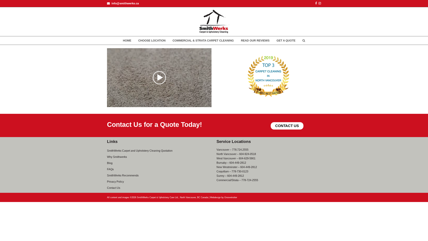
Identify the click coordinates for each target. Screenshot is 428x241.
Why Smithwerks (117, 156)
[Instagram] (319, 3)
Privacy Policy (115, 181)
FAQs (110, 169)
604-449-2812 (237, 162)
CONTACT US (287, 126)
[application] (159, 77)
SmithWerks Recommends (123, 175)
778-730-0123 (240, 171)
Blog (110, 163)
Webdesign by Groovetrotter (223, 197)
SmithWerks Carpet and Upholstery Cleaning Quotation (140, 150)
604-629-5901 (247, 158)
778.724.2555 (240, 149)
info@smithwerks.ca (125, 3)
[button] (159, 77)
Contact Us (113, 187)
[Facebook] (316, 3)
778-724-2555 (249, 180)
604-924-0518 (247, 154)
